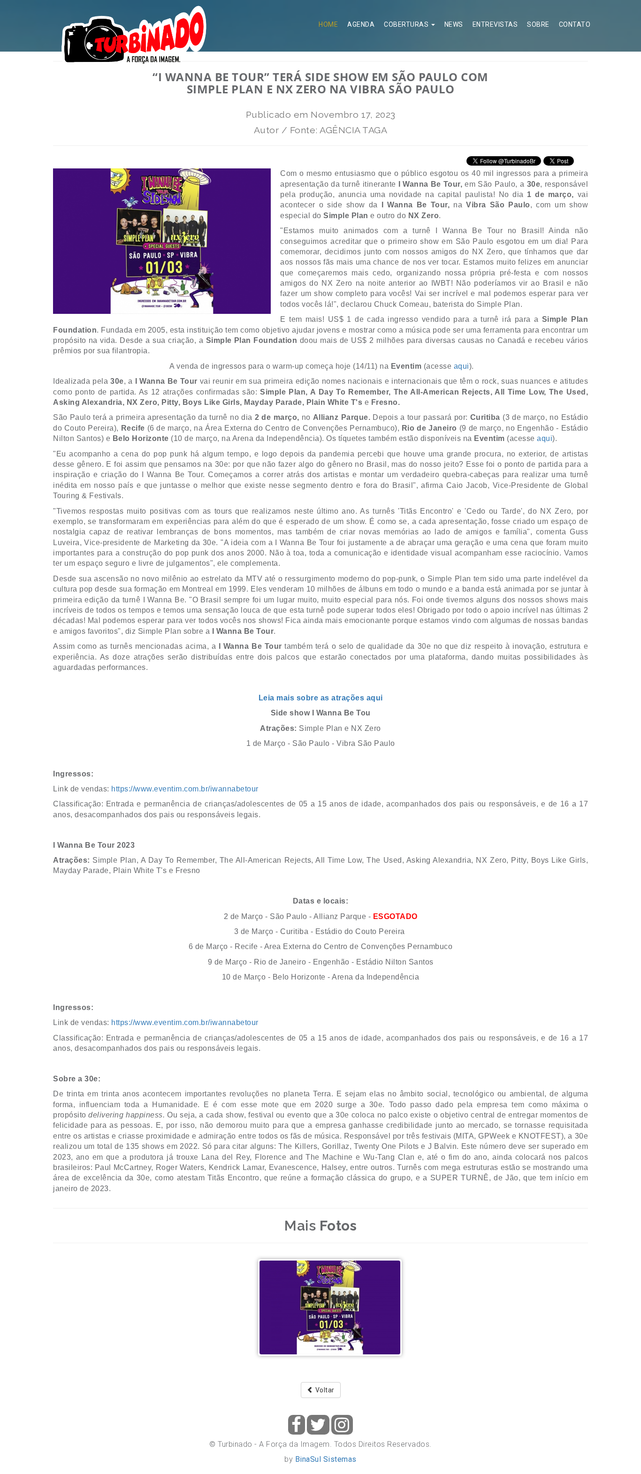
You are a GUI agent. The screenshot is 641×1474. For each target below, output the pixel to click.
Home (328, 24)
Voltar (324, 1390)
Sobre (538, 24)
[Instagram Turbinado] (342, 1425)
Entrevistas (495, 24)
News (453, 24)
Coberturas (407, 24)
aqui (461, 366)
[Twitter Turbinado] (318, 1425)
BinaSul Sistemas (326, 1459)
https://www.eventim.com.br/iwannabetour (185, 789)
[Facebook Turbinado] (296, 1425)
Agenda (360, 24)
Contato (575, 24)
